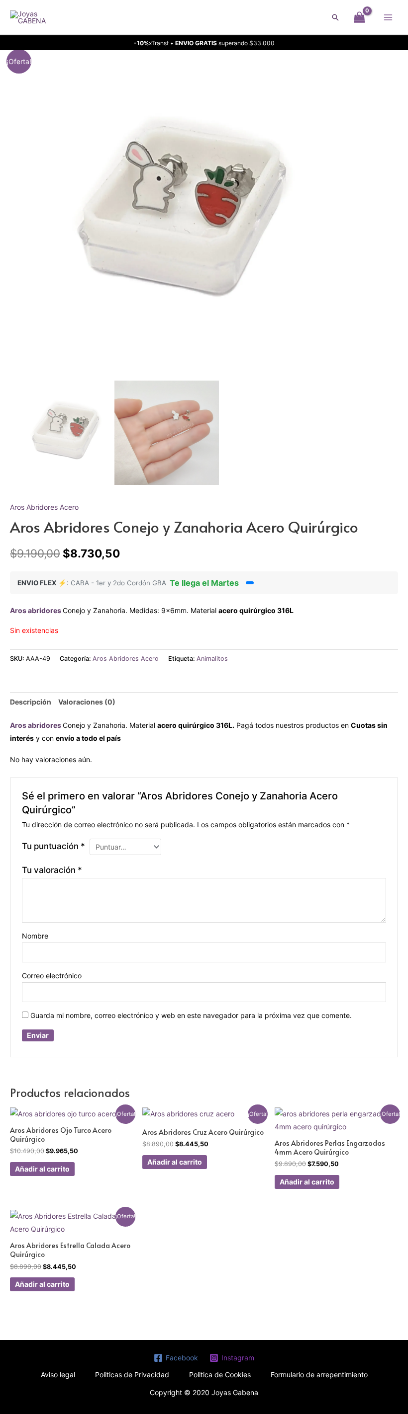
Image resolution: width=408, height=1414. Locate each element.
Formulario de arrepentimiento (319, 1374)
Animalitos (212, 658)
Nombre (35, 936)
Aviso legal (58, 1374)
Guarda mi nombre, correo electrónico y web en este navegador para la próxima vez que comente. (191, 1015)
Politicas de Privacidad (132, 1374)
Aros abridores (36, 610)
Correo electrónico (52, 975)
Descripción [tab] (30, 702)
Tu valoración (52, 870)
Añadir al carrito (42, 1169)
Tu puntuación (53, 846)
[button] (335, 17)
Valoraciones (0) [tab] (86, 702)
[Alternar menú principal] (388, 17)
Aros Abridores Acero (44, 507)
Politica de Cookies (220, 1374)
